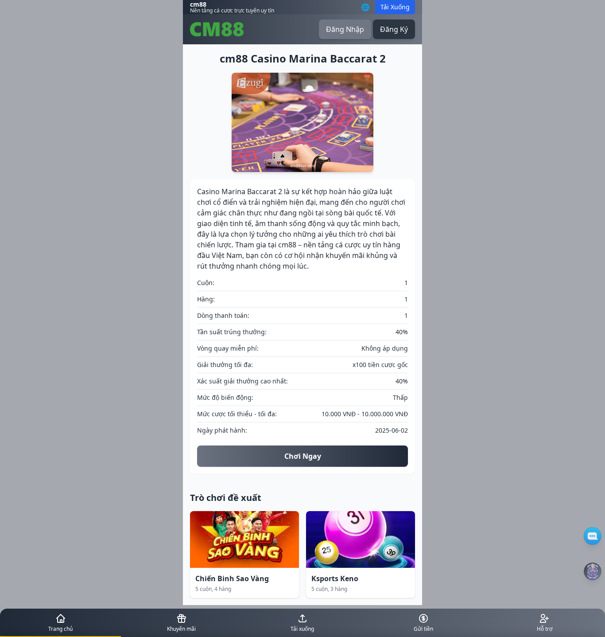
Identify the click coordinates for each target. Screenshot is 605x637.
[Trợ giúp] (592, 536)
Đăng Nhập (345, 29)
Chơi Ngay (302, 456)
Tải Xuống (395, 7)
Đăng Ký (394, 29)
